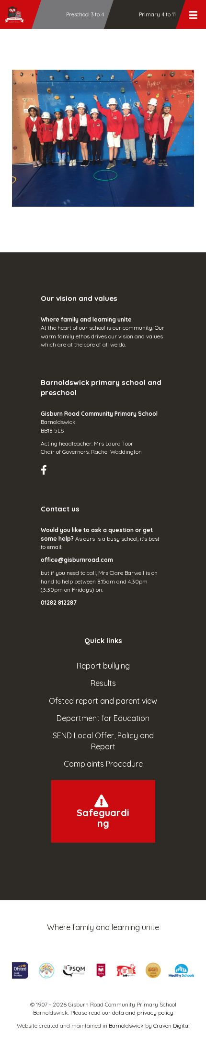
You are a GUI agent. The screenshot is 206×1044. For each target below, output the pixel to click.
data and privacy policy (142, 1012)
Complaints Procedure (103, 764)
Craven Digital (171, 1025)
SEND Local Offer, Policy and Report (103, 741)
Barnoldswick (126, 1025)
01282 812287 (59, 602)
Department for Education (103, 718)
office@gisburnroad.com (77, 559)
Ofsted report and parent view (103, 701)
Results (103, 683)
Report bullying (103, 666)
